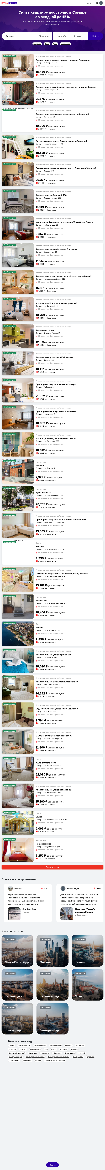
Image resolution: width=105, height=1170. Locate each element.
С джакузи (33, 1053)
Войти (90, 3)
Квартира (12, 1049)
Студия (11, 1045)
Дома (55, 44)
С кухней (63, 1049)
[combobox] (18, 36)
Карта (53, 1165)
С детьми (90, 1057)
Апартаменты (35, 1049)
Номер (53, 1049)
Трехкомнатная (56, 1045)
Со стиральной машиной (35, 1057)
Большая (68, 1045)
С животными (14, 1060)
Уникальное (65, 44)
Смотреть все (52, 867)
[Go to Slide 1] (17, 76)
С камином (44, 1053)
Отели (47, 44)
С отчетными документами (55, 1060)
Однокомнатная (24, 1045)
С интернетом (78, 1057)
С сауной (81, 1053)
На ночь (38, 1060)
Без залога (27, 1060)
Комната (23, 1049)
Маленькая (80, 1045)
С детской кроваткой (17, 1053)
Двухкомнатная (40, 1045)
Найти (95, 36)
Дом (46, 1049)
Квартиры (37, 44)
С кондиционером (15, 1057)
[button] (18, 66)
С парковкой (70, 1053)
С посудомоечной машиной (58, 1057)
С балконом (56, 1053)
